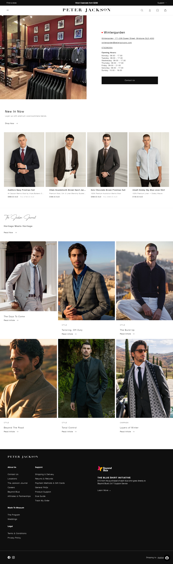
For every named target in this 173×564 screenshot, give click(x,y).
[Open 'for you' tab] (167, 558)
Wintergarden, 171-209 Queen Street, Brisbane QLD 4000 (128, 38)
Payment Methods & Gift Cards (50, 483)
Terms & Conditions (17, 533)
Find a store (11, 3)
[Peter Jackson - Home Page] (87, 10)
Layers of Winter (129, 427)
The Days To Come (14, 316)
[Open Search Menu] (142, 10)
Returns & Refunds (44, 478)
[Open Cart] (165, 10)
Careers (11, 487)
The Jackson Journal (18, 483)
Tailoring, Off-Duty (72, 330)
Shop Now (9, 123)
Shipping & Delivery (44, 474)
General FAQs (41, 487)
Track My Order (42, 500)
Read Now (8, 232)
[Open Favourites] (157, 10)
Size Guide (40, 496)
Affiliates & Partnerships (19, 496)
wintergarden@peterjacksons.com (117, 43)
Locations (12, 478)
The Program (14, 515)
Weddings (12, 519)
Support (161, 3)
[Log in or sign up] (150, 10)
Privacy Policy (14, 538)
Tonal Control (69, 427)
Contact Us (130, 80)
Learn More (104, 490)
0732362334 (107, 48)
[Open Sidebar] (8, 10)
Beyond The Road (14, 427)
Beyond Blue (14, 492)
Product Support (43, 492)
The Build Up (127, 330)
